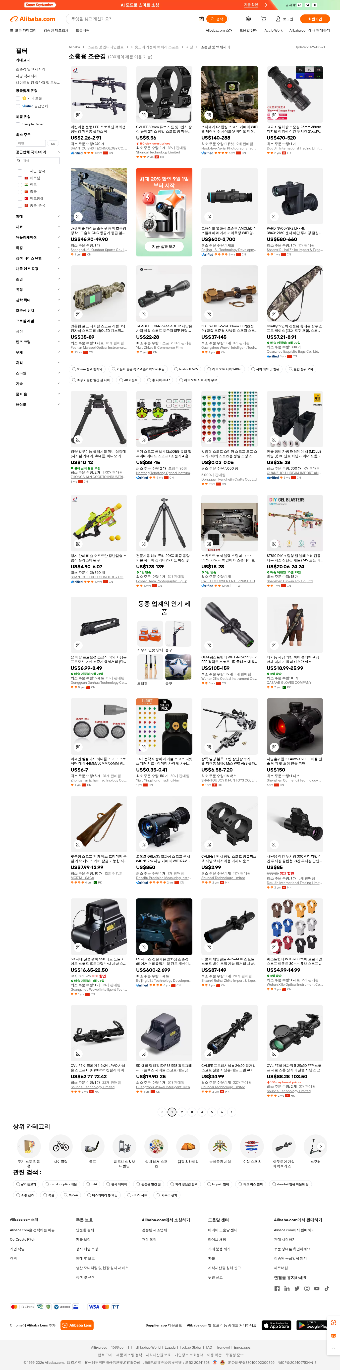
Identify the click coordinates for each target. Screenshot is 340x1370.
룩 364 (73, 1195)
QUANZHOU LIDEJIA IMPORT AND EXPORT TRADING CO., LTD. (295, 473)
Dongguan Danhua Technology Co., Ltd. (99, 683)
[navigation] (38, 580)
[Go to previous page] (162, 1112)
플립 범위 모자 (303, 369)
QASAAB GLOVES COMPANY (289, 683)
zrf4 (94, 1184)
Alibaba (74, 47)
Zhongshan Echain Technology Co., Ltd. (99, 780)
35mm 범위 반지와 (89, 369)
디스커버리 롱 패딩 (104, 1195)
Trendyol (223, 1347)
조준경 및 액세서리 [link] (215, 47)
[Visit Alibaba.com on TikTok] (327, 1288)
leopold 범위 (220, 1184)
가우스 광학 (169, 1195)
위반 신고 (215, 1277)
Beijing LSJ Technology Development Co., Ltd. (229, 250)
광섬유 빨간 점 (151, 1184)
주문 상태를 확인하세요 (292, 1249)
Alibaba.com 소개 (24, 1220)
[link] (333, 1322)
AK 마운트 (131, 380)
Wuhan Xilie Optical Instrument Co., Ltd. (229, 679)
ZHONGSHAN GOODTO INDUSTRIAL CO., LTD (99, 477)
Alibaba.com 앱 (199, 1325)
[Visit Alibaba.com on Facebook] (277, 1288)
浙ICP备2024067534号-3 (297, 1363)
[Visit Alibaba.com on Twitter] (297, 1288)
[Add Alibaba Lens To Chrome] (77, 1325)
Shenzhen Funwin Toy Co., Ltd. (290, 581)
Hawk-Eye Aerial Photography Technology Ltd (229, 148)
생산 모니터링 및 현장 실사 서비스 (102, 1268)
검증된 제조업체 (154, 1230)
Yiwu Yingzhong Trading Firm (158, 780)
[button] (201, 19)
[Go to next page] (231, 1112)
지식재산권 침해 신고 (224, 1268)
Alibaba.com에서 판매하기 (294, 1230)
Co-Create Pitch (22, 1239)
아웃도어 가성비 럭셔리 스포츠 (155, 47)
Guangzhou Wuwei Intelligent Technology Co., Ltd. (229, 347)
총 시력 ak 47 (161, 380)
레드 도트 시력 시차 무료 (200, 380)
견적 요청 (149, 1239)
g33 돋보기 (28, 1184)
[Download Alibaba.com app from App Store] (276, 1325)
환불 (211, 1258)
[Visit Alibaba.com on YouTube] (317, 1288)
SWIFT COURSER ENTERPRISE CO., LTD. (229, 581)
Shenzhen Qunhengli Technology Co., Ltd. (295, 780)
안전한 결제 (85, 1230)
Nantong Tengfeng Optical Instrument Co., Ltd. (164, 473)
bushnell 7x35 (188, 369)
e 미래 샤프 (139, 1195)
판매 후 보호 (85, 1258)
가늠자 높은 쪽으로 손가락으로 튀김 (141, 369)
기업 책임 (17, 1249)
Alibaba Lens (37, 1325)
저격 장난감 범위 (186, 1184)
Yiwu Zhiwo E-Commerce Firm (159, 347)
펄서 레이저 (119, 1184)
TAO (209, 1347)
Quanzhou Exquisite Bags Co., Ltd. (293, 351)
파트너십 (281, 1268)
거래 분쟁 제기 (219, 1249)
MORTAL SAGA (82, 878)
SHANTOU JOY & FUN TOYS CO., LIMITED (229, 780)
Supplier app (156, 1325)
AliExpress (99, 1347)
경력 (13, 1258)
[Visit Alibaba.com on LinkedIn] (287, 1288)
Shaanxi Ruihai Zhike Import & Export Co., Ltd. (295, 250)
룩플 (51, 1195)
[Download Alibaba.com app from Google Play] (313, 1325)
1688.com (118, 1347)
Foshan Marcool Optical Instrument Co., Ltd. (99, 347)
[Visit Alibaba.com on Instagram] (307, 1288)
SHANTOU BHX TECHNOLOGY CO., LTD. (99, 148)
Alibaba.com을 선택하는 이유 (32, 1230)
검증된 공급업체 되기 (290, 1258)
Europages (242, 1347)
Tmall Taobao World (146, 1347)
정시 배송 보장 (87, 1249)
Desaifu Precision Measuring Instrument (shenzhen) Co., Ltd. (164, 878)
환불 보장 (83, 1239)
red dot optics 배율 (64, 1184)
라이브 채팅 (217, 1239)
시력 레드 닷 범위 (267, 369)
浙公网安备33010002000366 (251, 1363)
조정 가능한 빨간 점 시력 (93, 380)
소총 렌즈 (27, 1195)
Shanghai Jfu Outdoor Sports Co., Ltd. (99, 250)
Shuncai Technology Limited (158, 152)
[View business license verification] (215, 1362)
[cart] (264, 20)
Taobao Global (190, 1347)
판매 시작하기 (285, 1239)
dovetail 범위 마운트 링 (293, 1184)
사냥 (189, 47)
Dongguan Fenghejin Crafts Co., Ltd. (229, 479)
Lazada (170, 1347)
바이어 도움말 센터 (222, 1230)
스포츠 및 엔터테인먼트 (105, 47)
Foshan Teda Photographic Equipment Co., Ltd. (164, 581)
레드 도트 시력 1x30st (227, 369)
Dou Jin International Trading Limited (295, 148)
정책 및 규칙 (85, 1277)
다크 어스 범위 (253, 1184)
